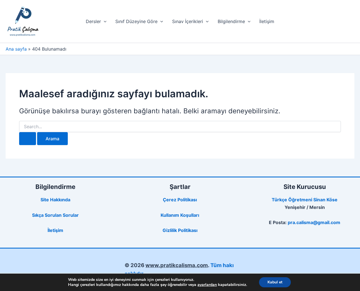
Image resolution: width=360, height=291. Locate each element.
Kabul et (274, 282)
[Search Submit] (27, 138)
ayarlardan (207, 284)
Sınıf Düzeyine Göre (136, 21)
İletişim (266, 21)
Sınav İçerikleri (187, 21)
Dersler (93, 21)
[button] (104, 21)
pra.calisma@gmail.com (314, 222)
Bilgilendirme (231, 21)
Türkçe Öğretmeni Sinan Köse (305, 199)
